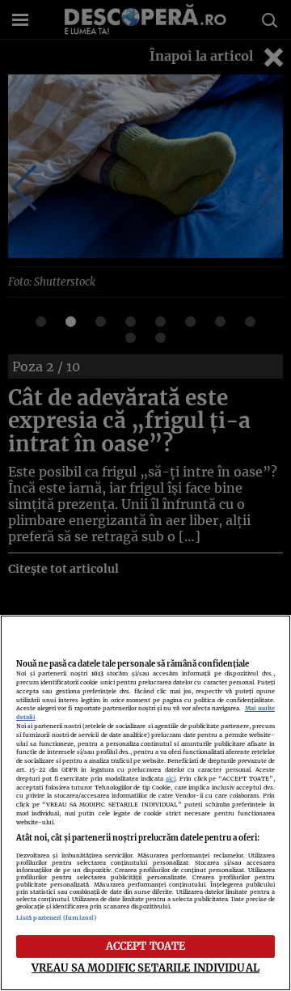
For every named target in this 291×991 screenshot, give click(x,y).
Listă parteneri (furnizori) (56, 917)
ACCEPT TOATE (146, 945)
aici (170, 778)
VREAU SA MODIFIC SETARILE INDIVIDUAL (145, 967)
